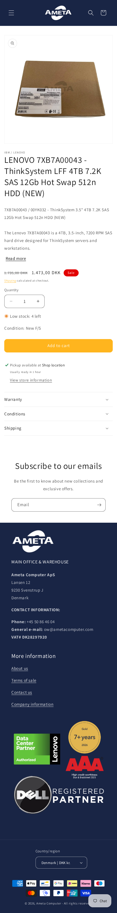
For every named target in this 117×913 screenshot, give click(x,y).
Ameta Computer (48, 903)
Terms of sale (23, 680)
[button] (11, 13)
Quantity (11, 290)
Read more (16, 258)
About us (19, 668)
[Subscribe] (99, 505)
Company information (32, 704)
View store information (31, 380)
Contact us (21, 692)
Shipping (10, 280)
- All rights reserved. (77, 903)
